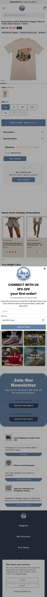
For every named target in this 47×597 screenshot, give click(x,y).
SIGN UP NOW (23, 327)
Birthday (4, 316)
